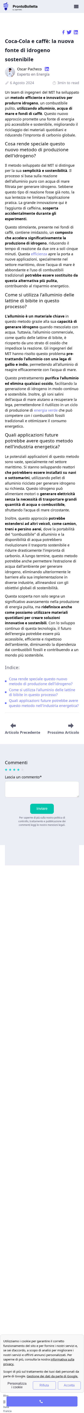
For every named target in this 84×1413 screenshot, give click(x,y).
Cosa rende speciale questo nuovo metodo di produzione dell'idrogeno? (41, 681)
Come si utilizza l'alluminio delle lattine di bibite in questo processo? (42, 692)
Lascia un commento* (23, 777)
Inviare (42, 809)
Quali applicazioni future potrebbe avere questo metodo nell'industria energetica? (44, 703)
